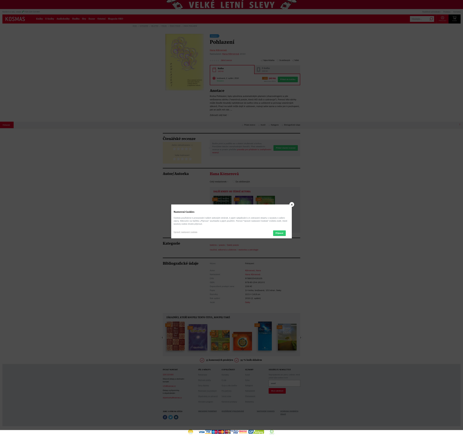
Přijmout (279, 233)
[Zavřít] (291, 204)
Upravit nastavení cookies (185, 232)
